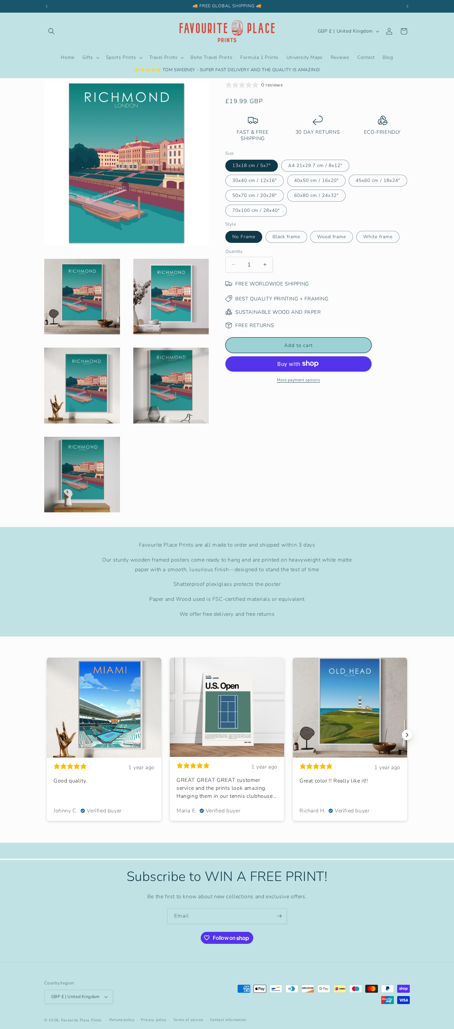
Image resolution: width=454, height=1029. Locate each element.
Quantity (234, 251)
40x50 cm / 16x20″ (316, 180)
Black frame (286, 236)
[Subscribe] (279, 916)
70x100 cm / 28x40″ (256, 210)
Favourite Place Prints (81, 1020)
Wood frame (331, 236)
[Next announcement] (407, 6)
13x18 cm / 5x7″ (251, 165)
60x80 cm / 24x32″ (316, 195)
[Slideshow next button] (407, 735)
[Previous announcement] (46, 6)
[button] (51, 31)
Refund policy (121, 1019)
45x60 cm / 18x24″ (378, 180)
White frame (378, 236)
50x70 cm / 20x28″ (254, 195)
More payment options (298, 379)
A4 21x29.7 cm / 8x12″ (315, 165)
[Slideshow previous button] (47, 735)
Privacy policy (154, 1019)
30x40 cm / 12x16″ (254, 180)
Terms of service (188, 1019)
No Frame (243, 236)
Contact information (228, 1019)
